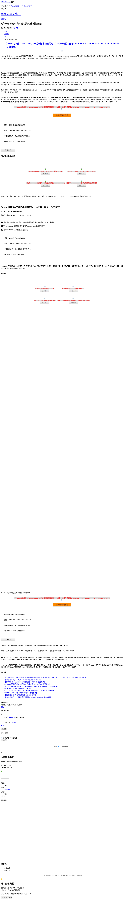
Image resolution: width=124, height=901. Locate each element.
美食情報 (16, 28)
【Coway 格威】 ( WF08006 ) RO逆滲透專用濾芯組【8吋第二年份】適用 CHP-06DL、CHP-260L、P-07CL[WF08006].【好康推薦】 (45, 677)
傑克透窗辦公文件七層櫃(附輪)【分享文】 (17, 688)
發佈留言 (3, 740)
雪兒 (2, 707)
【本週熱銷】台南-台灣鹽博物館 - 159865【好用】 (20, 695)
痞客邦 (11, 717)
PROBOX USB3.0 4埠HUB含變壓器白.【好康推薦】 (21, 693)
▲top (2, 725)
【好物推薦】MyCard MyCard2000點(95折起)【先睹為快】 (22, 680)
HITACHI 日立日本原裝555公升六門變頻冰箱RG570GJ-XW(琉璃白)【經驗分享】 (30, 690)
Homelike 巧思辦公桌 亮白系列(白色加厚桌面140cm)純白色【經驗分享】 (27, 684)
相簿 (5, 31)
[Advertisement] (62, 830)
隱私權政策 (72, 876)
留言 (14, 717)
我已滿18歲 (4, 897)
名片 (5, 36)
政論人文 (15, 722)
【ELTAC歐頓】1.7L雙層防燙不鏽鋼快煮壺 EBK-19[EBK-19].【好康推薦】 (28, 697)
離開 (10, 897)
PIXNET (48, 876)
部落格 (6, 34)
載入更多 (3, 729)
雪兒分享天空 (11, 14)
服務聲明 (79, 876)
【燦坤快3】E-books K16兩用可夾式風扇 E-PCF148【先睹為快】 (24, 682)
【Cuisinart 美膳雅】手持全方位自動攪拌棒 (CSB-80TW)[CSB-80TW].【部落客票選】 (31, 686)
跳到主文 (4, 19)
